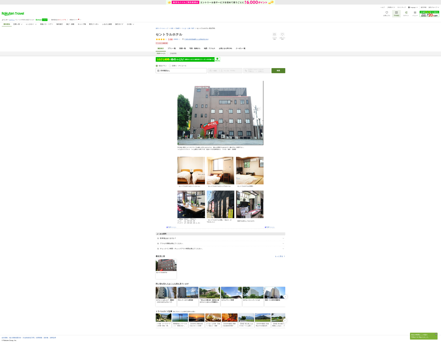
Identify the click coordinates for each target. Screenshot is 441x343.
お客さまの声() (225, 48)
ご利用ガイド (391, 7)
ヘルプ (382, 7)
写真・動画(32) (194, 48)
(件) (176, 39)
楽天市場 (423, 7)
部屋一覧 (182, 48)
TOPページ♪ (172, 227)
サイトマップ (401, 7)
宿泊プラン (163, 66)
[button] (175, 260)
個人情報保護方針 (15, 338)
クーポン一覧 (240, 48)
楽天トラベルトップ (162, 28)
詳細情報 (173, 53)
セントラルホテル (169, 34)
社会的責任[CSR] (28, 338)
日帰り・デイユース (179, 66)
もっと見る (279, 256)
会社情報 (5, 338)
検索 (278, 70)
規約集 (46, 338)
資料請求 (53, 338)
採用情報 (39, 338)
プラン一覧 (172, 48)
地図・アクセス (209, 48)
